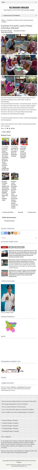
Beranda (20, 212)
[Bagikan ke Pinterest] (10, 132)
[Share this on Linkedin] (14, 128)
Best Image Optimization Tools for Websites (15, 404)
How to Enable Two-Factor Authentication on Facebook (18, 412)
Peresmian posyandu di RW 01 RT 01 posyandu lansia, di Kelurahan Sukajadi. (14, 151)
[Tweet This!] (7, 128)
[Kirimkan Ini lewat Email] (3, 132)
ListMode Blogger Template (10, 423)
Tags (11, 247)
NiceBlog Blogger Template (10, 426)
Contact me (10, 388)
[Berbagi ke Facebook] (8, 132)
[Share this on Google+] (9, 128)
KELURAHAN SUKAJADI (19, 7)
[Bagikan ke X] (6, 132)
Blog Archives (19, 247)
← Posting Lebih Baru (7, 212)
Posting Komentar (9, 221)
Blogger (19, 462)
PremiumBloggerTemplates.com (19, 466)
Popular (4, 247)
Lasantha (29, 464)
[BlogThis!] (4, 132)
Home (3, 20)
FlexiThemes (14, 464)
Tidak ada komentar (7, 32)
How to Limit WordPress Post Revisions (14, 407)
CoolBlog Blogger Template (10, 428)
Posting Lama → (32, 212)
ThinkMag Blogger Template (10, 431)
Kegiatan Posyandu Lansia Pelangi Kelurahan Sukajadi (16, 27)
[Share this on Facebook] (5, 128)
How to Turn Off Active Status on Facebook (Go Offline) (18, 409)
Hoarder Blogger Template (10, 420)
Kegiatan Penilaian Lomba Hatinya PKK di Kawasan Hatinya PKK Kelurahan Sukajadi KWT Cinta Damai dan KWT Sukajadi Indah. (5, 191)
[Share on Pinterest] (12, 128)
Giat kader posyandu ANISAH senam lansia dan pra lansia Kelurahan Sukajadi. (23, 152)
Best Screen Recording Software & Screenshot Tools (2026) (19, 401)
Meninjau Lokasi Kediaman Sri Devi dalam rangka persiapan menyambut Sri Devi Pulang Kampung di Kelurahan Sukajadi (23, 261)
